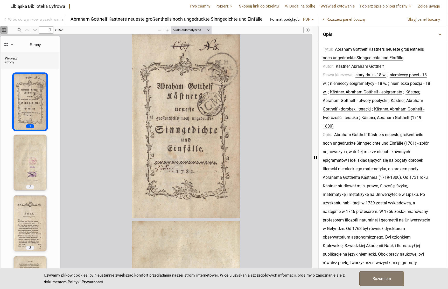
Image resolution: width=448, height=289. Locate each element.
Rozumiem (382, 278)
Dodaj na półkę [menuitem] (302, 6)
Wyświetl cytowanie (337, 6)
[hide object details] (315, 157)
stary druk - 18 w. (370, 74)
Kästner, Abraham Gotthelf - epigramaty (366, 92)
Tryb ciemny (200, 6)
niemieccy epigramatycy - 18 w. (358, 83)
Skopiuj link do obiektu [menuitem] (259, 6)
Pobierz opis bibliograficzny (383, 6)
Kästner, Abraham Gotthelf (360, 66)
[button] (383, 34)
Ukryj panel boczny (424, 19)
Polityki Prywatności (85, 282)
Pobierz (221, 6)
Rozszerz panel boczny (346, 19)
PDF (306, 19)
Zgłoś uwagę (429, 6)
